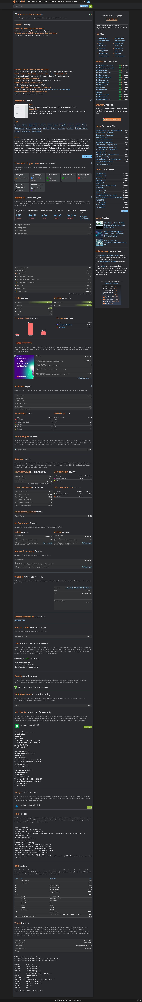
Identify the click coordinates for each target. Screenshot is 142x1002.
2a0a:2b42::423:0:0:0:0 (52, 89)
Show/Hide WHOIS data (107, 262)
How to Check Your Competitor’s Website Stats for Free (115, 243)
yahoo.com (119, 51)
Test (90, 807)
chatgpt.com (103, 51)
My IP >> (125, 211)
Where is (28, 577)
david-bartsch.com (102, 94)
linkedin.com (119, 48)
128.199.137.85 (100, 181)
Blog (69, 1000)
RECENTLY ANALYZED (43, 1)
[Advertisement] (53, 52)
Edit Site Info (87, 156)
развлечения (36, 128)
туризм (17, 131)
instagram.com (120, 41)
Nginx (50, 178)
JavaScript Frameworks (20, 186)
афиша (24, 125)
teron (84, 125)
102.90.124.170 (101, 176)
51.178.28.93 (100, 200)
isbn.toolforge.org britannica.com (108, 159)
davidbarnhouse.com (103, 99)
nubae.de (99, 92)
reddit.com (119, 46)
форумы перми (53, 125)
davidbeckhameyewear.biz (105, 68)
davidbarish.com (101, 90)
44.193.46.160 (100, 193)
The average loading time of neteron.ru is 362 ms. (30, 631)
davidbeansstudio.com (103, 78)
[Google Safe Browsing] (15, 687)
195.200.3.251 (100, 173)
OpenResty (52, 180)
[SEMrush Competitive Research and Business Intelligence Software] (23, 343)
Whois (21, 923)
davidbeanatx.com (102, 80)
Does (31, 643)
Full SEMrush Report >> (85, 378)
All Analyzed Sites (61, 1000)
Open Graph (37, 188)
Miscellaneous (36, 185)
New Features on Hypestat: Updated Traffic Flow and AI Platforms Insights (114, 234)
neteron (43, 125)
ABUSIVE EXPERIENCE (71, 1)
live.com (118, 53)
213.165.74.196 (101, 205)
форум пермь (19, 128)
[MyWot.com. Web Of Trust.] (16, 694)
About (79, 1000)
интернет (61, 128)
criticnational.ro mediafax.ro (106, 150)
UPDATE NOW (112, 19)
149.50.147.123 (101, 190)
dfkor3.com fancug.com (105, 135)
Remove (102, 266)
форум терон (33, 125)
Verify (25, 792)
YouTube (83, 178)
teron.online (26, 131)
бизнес (53, 128)
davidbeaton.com (102, 75)
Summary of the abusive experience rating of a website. (32, 555)
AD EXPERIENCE (61, 1)
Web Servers (52, 175)
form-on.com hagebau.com (106, 145)
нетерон (46, 128)
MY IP (88, 1)
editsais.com (100, 87)
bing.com (102, 48)
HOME (29, 1)
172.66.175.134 (101, 202)
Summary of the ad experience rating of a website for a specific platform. (38, 527)
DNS (20, 866)
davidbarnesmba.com (103, 73)
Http (20, 814)
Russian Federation (65, 325)
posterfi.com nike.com (104, 133)
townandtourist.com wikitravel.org (109, 130)
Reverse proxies (69, 175)
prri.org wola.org (102, 157)
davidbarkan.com (102, 97)
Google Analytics (23, 178)
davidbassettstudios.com (104, 66)
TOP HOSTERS (53, 1)
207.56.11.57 (100, 183)
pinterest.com (104, 56)
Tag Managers (36, 175)
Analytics (19, 175)
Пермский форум (81, 128)
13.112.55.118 (100, 188)
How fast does (30, 627)
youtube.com (119, 38)
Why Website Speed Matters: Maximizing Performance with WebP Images (114, 225)
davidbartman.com (102, 82)
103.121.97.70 (100, 207)
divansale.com (20, 621)
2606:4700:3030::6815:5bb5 (106, 186)
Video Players (83, 175)
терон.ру (71, 125)
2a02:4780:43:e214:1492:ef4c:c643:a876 (110, 198)
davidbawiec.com (102, 85)
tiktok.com (103, 46)
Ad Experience (25, 523)
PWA (34, 190)
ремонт (17, 125)
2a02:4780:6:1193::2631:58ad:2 (106, 195)
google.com (103, 38)
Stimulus (20, 190)
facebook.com (104, 41)
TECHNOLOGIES (81, 1)
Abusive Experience (28, 551)
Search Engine (25, 436)
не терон (70, 128)
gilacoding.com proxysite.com (107, 154)
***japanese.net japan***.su (106, 147)
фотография (36, 131)
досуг (78, 125)
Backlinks (22, 386)
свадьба (63, 125)
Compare (85, 6)
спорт (28, 128)
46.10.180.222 (100, 178)
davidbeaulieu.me (102, 70)
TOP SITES (34, 1)
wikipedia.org (103, 53)
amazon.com (119, 43)
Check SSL (88, 727)
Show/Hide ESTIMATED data (109, 255)
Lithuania (61, 327)
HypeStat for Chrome (113, 119)
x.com (101, 43)
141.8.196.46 (65, 89)
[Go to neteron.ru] (42, 14)
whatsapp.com (120, 56)
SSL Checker (32, 712)
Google (25, 676)
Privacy (74, 1000)
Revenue (22, 459)
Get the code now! (111, 283)
